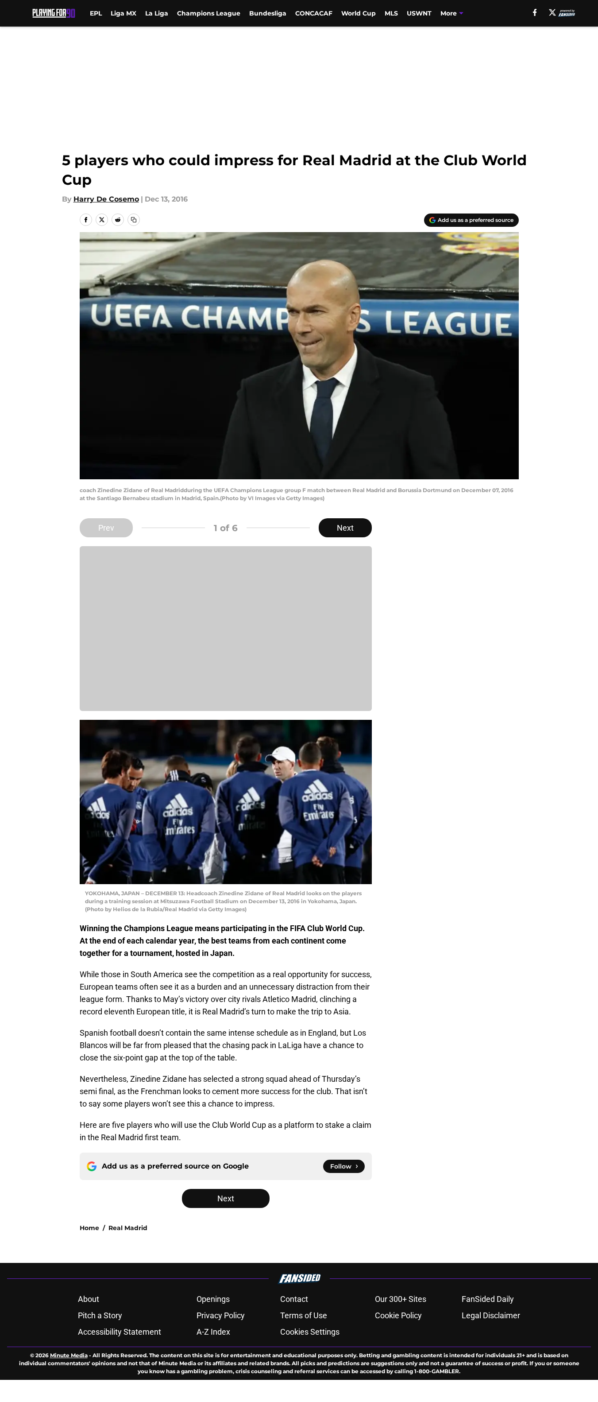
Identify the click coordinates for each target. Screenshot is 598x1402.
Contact (294, 1299)
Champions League (208, 13)
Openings (213, 1299)
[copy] (133, 220)
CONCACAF (313, 13)
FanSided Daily (488, 1299)
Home (89, 1228)
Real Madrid (127, 1228)
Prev (106, 527)
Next (345, 527)
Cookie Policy (398, 1315)
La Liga (156, 13)
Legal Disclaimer (491, 1315)
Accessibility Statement (119, 1331)
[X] (552, 12)
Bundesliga (267, 13)
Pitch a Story (100, 1315)
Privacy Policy (221, 1315)
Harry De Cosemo (106, 199)
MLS (391, 13)
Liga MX (123, 13)
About (88, 1299)
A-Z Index (213, 1331)
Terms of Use (303, 1315)
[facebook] (535, 12)
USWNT (419, 13)
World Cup (358, 13)
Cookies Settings (310, 1331)
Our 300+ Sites (400, 1299)
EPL (96, 13)
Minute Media (69, 1355)
